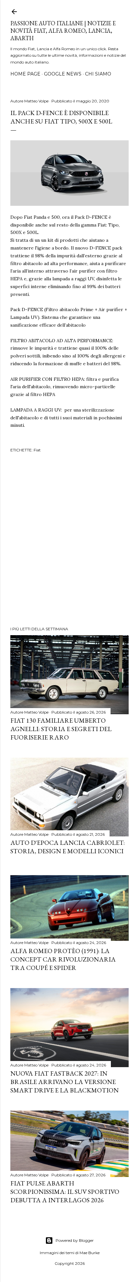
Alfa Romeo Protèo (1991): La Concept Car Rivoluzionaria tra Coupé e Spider (63, 959)
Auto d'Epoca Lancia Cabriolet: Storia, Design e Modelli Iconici (67, 846)
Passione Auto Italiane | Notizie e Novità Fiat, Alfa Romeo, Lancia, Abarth (63, 30)
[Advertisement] (69, 540)
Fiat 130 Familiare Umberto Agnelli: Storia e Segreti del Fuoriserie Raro (61, 728)
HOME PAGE (25, 74)
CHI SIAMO (98, 74)
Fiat (37, 450)
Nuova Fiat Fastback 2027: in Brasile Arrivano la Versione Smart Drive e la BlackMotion (64, 1081)
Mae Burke (90, 1252)
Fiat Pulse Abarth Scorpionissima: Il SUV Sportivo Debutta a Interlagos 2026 (64, 1191)
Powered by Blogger (75, 1240)
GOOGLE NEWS (62, 74)
